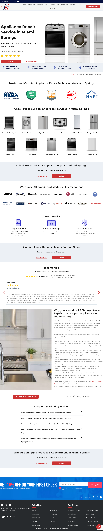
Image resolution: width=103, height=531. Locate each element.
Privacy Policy (79, 488)
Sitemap (27, 508)
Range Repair (72, 154)
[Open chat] (98, 526)
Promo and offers (61, 4)
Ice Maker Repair (77, 133)
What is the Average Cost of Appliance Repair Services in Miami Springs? (47, 424)
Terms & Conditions (17, 508)
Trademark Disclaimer (9, 510)
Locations (72, 4)
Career (53, 4)
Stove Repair (10, 154)
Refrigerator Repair (93, 133)
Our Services (36, 525)
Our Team (35, 521)
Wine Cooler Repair (9, 133)
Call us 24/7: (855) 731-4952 (77, 396)
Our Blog (52, 521)
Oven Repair (31, 154)
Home (24, 4)
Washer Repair (26, 133)
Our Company (36, 517)
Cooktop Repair (59, 133)
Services (39, 4)
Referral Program (55, 510)
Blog (46, 4)
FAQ (80, 4)
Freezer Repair (92, 154)
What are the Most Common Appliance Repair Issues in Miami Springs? (46, 412)
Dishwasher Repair (51, 154)
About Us (31, 4)
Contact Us (52, 8)
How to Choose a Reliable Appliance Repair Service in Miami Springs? (46, 418)
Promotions (53, 514)
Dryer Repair (43, 133)
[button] (4, 292)
